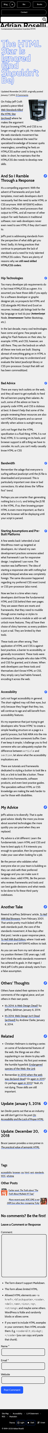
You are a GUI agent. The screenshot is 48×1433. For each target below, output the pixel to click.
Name (5, 1346)
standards (39, 1172)
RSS (3, 1416)
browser (16, 1172)
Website (5, 1374)
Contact (24, 12)
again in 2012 (25, 1083)
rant (32, 1172)
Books (39, 4)
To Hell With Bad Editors (13, 939)
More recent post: (23, 1201)
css (22, 1172)
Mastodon (13, 1416)
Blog (6, 4)
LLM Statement (32, 1413)
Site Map (5, 1413)
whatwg (10, 1176)
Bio (24, 4)
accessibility (6, 1172)
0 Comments (22, 95)
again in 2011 (37, 1079)
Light (22, 1422)
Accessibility (17, 1413)
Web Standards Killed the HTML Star (12, 112)
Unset (42, 1422)
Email (5, 1360)
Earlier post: (23, 1192)
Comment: (7, 1232)
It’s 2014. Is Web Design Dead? (21, 1005)
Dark (32, 1422)
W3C (3, 1176)
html (27, 1172)
